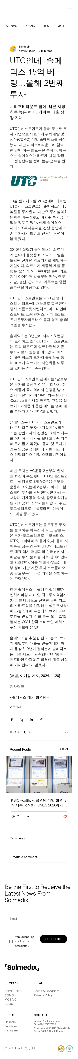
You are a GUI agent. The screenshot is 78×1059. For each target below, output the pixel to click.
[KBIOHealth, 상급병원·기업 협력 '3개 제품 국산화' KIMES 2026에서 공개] (39, 774)
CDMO (9, 995)
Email (14, 918)
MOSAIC (11, 999)
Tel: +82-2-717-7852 (45, 1024)
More (60, 25)
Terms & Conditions (47, 991)
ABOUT (10, 1003)
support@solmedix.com (47, 1021)
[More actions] (65, 48)
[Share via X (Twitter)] (21, 720)
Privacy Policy (43, 995)
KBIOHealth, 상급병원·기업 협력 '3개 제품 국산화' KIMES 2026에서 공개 (39, 803)
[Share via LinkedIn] (31, 720)
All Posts (11, 25)
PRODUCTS (13, 991)
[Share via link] (41, 720)
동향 (46, 25)
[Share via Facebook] (12, 720)
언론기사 (30, 25)
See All (64, 748)
